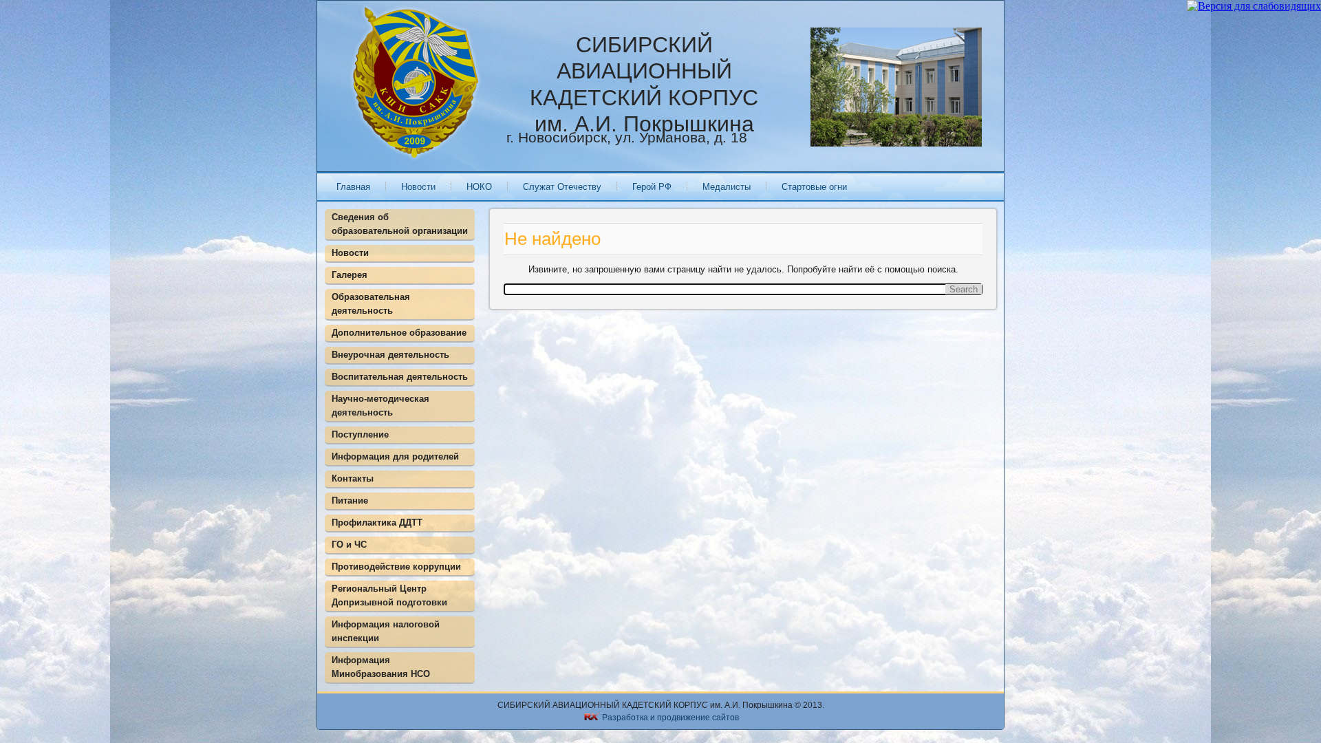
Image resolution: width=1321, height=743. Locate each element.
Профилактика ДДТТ (377, 522)
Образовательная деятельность (371, 304)
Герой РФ (652, 187)
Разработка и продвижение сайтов (670, 717)
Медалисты (726, 187)
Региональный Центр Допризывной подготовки (389, 595)
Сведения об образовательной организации (400, 224)
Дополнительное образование (399, 332)
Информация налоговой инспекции (386, 631)
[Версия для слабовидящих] (1254, 6)
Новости (418, 187)
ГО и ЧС (349, 544)
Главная (353, 187)
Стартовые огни (814, 187)
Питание (350, 500)
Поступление (360, 434)
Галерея (349, 275)
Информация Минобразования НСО (381, 667)
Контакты (353, 478)
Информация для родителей (395, 456)
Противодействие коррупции (396, 566)
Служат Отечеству (562, 187)
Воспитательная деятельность (400, 377)
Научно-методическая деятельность (380, 406)
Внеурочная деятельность (390, 354)
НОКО (479, 187)
